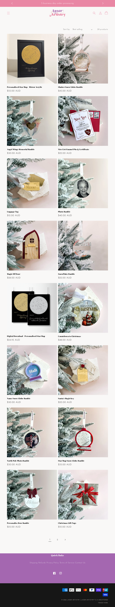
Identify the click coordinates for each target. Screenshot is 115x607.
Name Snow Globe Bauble (18, 398)
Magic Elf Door (13, 274)
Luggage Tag (13, 212)
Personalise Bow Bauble (18, 523)
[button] (13, 3)
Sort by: (66, 29)
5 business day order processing (57, 3)
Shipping (34, 563)
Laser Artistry (73, 600)
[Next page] (65, 540)
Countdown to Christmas (69, 336)
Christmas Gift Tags (67, 523)
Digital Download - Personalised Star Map (26, 336)
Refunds (42, 563)
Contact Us (80, 563)
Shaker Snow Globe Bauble (70, 87)
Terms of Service (67, 563)
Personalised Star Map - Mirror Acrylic (24, 87)
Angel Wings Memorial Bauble (20, 149)
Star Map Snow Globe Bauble (71, 461)
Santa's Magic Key (66, 398)
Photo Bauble (64, 212)
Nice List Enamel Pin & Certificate (73, 149)
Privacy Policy (53, 563)
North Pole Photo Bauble (18, 461)
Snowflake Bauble (66, 274)
